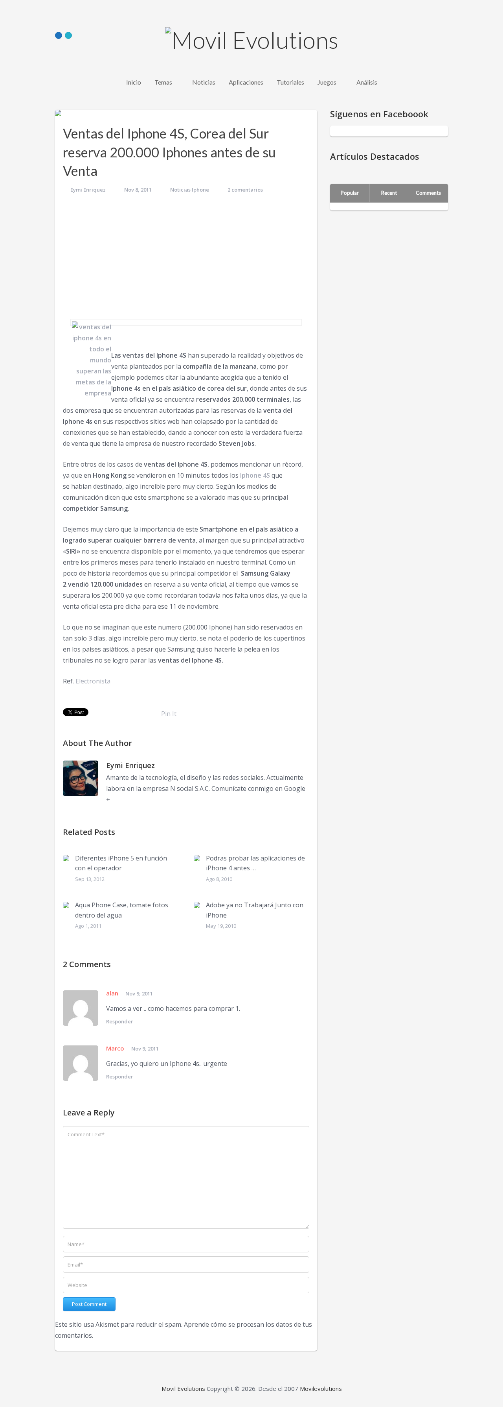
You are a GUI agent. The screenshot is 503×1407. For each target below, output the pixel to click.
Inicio (133, 82)
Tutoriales (290, 82)
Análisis (366, 82)
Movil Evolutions (183, 1388)
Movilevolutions (321, 1388)
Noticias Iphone (189, 189)
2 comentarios (245, 189)
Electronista (92, 681)
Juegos (327, 82)
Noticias (203, 82)
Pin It (168, 713)
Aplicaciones (246, 82)
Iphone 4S (255, 475)
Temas (163, 82)
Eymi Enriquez (88, 189)
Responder (119, 1021)
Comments (428, 193)
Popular (350, 193)
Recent (389, 193)
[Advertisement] (186, 260)
